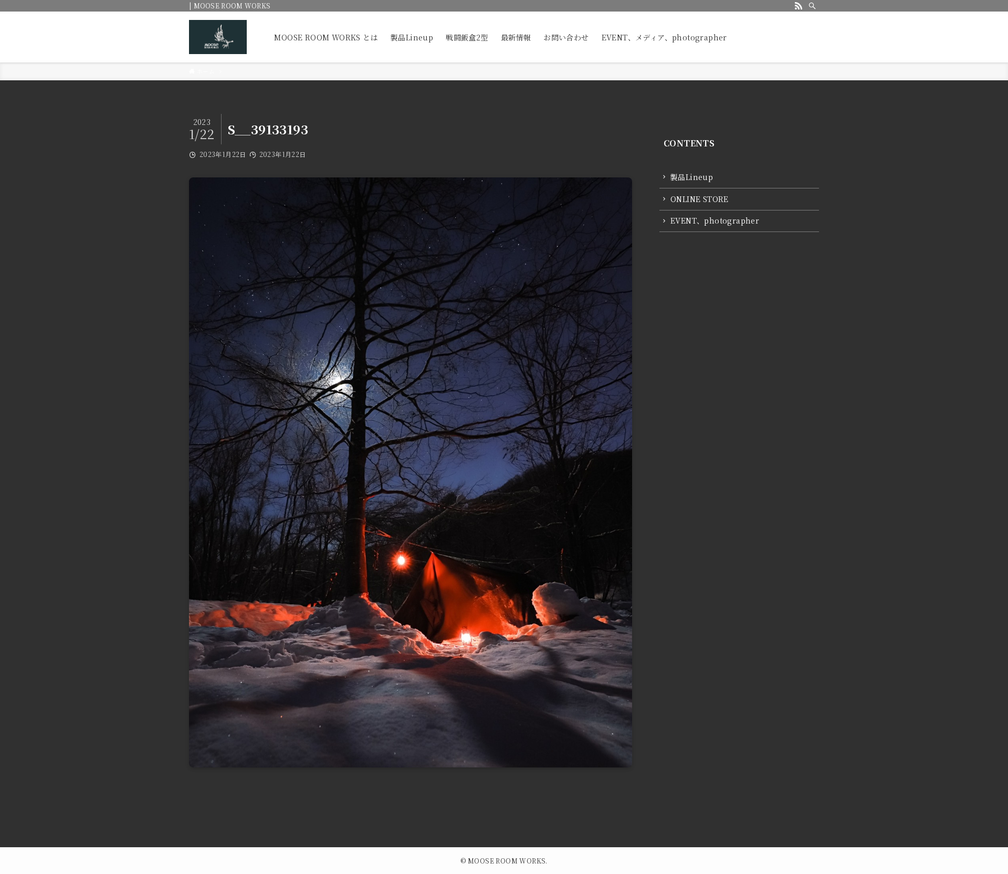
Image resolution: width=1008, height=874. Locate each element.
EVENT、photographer (714, 220)
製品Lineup (691, 177)
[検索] (812, 6)
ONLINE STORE (699, 198)
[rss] (798, 6)
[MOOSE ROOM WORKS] (218, 37)
